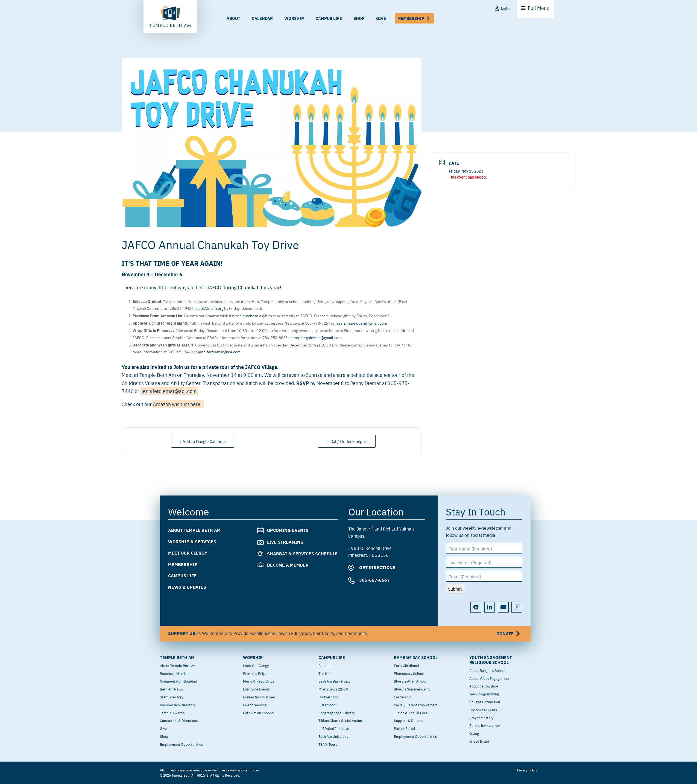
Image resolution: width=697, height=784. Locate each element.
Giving (474, 733)
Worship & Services (192, 541)
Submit (455, 589)
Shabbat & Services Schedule (302, 553)
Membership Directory (177, 704)
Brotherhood (328, 696)
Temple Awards (172, 712)
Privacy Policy (527, 770)
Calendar (262, 18)
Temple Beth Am (177, 657)
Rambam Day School (416, 657)
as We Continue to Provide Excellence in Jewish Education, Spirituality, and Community (341, 633)
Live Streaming (285, 542)
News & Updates (187, 587)
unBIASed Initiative (333, 728)
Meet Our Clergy (187, 553)
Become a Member (288, 565)
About (233, 18)
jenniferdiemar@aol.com (219, 351)
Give (381, 18)
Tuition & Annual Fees (410, 712)
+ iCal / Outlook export (347, 441)
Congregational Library (336, 712)
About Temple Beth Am (194, 530)
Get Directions (377, 567)
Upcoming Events (288, 530)
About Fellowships (484, 685)
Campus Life (328, 18)
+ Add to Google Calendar (202, 441)
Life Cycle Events (256, 688)
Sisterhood (327, 704)
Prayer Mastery (481, 717)
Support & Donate (408, 720)
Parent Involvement (484, 725)
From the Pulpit (255, 673)
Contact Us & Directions (179, 720)
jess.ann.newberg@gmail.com (361, 323)
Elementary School (409, 673)
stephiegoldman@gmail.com (317, 337)
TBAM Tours (327, 744)
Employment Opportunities (181, 744)
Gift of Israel (479, 741)
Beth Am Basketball (334, 680)
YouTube (503, 607)
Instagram (516, 607)
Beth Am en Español (259, 712)
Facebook (475, 607)
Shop (359, 18)
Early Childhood (406, 665)
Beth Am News (171, 688)
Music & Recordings (258, 680)
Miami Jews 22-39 (333, 688)
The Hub (325, 673)
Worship (294, 18)
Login (505, 8)
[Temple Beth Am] (170, 16)
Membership (410, 18)
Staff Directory (171, 696)
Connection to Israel (259, 696)
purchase (250, 315)
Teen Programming (484, 693)
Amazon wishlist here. (178, 404)
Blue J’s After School (410, 680)
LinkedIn (489, 607)
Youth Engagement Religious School (490, 660)
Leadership (403, 696)
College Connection (484, 701)
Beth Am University (333, 736)
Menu (538, 7)
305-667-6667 (374, 580)
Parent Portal (404, 728)
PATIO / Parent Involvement (416, 704)
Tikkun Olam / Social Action (340, 720)
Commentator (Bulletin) (178, 680)
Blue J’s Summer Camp (412, 688)
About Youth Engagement (489, 678)
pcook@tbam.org (208, 308)
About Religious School (487, 670)
